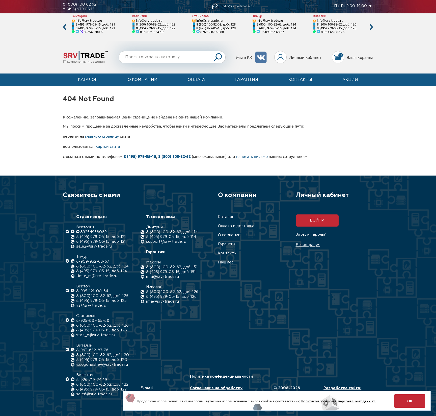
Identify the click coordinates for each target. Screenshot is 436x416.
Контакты (300, 80)
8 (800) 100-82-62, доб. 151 (172, 267)
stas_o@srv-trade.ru (95, 335)
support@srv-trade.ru (166, 241)
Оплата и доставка (236, 226)
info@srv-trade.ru (89, 20)
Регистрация (308, 245)
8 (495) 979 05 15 (79, 9)
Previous (64, 27)
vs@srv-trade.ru (91, 305)
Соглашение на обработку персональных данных (216, 390)
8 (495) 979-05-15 (140, 156)
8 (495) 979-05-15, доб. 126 (171, 297)
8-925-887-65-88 (212, 32)
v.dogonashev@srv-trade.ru (102, 364)
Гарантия (246, 80)
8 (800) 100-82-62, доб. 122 (155, 24)
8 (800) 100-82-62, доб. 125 (102, 296)
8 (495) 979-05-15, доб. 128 (216, 28)
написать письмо (252, 156)
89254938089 (93, 32)
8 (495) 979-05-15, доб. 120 (336, 28)
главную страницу (102, 135)
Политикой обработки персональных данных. (338, 401)
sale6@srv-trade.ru (94, 394)
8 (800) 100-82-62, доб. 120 (336, 24)
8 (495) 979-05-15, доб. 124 (276, 28)
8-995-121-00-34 (92, 291)
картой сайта (108, 146)
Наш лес (225, 262)
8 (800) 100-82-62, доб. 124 (276, 24)
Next (371, 27)
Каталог (87, 80)
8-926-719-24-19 (152, 32)
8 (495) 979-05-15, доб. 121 (95, 24)
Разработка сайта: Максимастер (342, 390)
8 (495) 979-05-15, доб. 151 (171, 272)
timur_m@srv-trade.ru (96, 276)
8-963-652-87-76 (332, 32)
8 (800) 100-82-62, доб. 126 (172, 292)
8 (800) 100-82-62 (174, 156)
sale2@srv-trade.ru (94, 246)
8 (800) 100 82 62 (79, 4)
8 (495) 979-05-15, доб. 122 (155, 28)
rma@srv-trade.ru (162, 277)
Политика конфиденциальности (221, 376)
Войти (317, 220)
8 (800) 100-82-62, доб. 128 (216, 24)
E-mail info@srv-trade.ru (158, 390)
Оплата (196, 80)
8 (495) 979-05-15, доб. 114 (171, 237)
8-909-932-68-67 (272, 32)
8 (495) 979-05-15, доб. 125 (101, 301)
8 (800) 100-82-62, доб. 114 (172, 232)
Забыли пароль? (311, 234)
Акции (350, 80)
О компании (142, 80)
